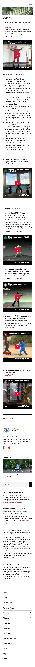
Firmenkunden (8, 603)
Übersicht (8, 476)
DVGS (5, 444)
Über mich (8, 628)
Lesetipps (7, 633)
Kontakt (5, 659)
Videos (7, 623)
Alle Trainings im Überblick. (12, 495)
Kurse (5, 598)
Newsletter (8, 643)
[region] (17, 467)
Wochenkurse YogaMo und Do (17, 469)
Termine (6, 613)
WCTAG (27, 439)
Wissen (6, 618)
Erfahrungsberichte (11, 638)
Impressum (5, 418)
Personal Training (9, 608)
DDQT (15, 441)
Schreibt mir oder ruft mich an (13, 502)
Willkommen (7, 593)
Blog (4, 654)
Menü (30, 4)
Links (6, 649)
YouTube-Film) (10, 164)
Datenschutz (12, 418)
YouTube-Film (10, 27)
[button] (17, 466)
